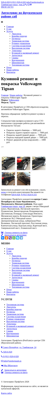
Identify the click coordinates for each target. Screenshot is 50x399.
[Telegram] (21, 237)
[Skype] (17, 237)
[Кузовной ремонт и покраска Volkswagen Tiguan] (8, 170)
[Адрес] (30, 4)
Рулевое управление (21, 43)
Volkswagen (14, 100)
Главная (10, 26)
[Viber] (10, 237)
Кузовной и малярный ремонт (25, 53)
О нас (9, 29)
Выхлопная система (21, 48)
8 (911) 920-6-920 (18, 2)
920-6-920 (5, 2)
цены (3, 192)
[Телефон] (26, 4)
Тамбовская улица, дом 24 (13, 4)
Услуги (9, 31)
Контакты (10, 72)
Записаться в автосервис (15, 235)
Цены (9, 67)
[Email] (29, 4)
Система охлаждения (21, 46)
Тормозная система (20, 41)
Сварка (15, 58)
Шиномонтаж (18, 62)
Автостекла (17, 55)
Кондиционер (18, 60)
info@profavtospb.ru (35, 2)
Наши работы (12, 70)
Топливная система (20, 65)
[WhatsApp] (13, 237)
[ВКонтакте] (2, 237)
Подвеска (16, 38)
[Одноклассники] (6, 237)
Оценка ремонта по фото (15, 232)
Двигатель (16, 34)
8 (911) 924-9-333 (29, 194)
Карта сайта (6, 393)
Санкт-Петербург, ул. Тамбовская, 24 (19, 347)
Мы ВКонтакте (10, 365)
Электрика (16, 50)
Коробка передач (19, 36)
